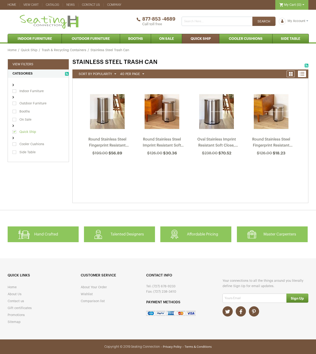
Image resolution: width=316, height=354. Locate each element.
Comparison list (93, 301)
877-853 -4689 (158, 19)
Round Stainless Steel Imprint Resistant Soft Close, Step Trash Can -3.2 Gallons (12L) (162, 143)
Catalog (52, 4)
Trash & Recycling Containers (64, 50)
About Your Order (94, 287)
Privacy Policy (172, 347)
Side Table (290, 39)
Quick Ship (201, 39)
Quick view (108, 165)
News (70, 4)
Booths (135, 39)
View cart (31, 4)
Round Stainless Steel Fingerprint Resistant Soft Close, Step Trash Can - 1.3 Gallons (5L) (271, 143)
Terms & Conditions (198, 347)
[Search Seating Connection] (264, 21)
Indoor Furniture (35, 39)
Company (114, 4)
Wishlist (87, 294)
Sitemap (14, 322)
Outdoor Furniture (91, 39)
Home (12, 4)
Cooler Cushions (246, 39)
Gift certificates (20, 308)
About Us (15, 294)
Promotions (16, 315)
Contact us (91, 4)
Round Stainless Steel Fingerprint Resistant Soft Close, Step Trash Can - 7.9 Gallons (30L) (107, 143)
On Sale (166, 39)
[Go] (297, 298)
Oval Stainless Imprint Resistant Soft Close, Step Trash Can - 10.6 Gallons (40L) (216, 143)
